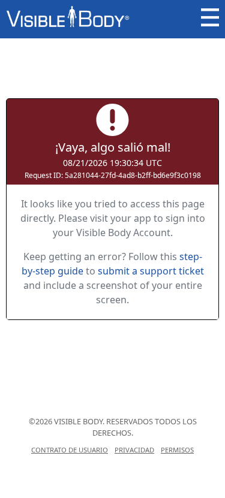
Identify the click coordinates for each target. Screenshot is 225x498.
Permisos (177, 449)
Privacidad (134, 449)
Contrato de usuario (69, 449)
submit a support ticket (151, 270)
